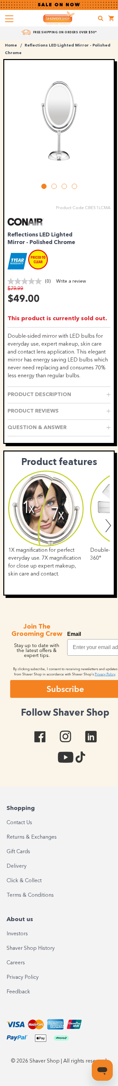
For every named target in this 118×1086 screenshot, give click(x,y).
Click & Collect (24, 881)
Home (11, 45)
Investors (17, 934)
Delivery (17, 866)
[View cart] (111, 19)
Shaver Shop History (31, 948)
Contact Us (19, 822)
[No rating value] (26, 281)
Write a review (71, 281)
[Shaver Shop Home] (59, 17)
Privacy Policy (23, 977)
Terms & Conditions (30, 895)
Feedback (18, 992)
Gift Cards (18, 851)
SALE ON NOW (59, 5)
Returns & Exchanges (32, 837)
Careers (16, 963)
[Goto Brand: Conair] (26, 224)
